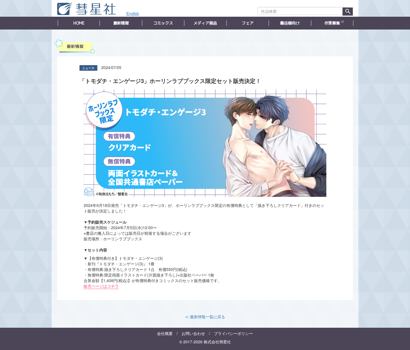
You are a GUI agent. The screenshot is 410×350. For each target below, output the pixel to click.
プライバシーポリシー (233, 333)
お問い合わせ (193, 333)
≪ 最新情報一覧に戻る (205, 316)
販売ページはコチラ (101, 286)
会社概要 (165, 333)
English (132, 13)
